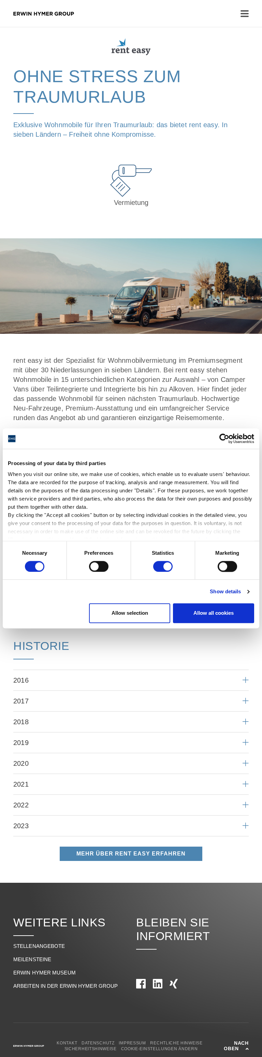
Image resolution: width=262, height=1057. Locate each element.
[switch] (98, 566)
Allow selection (130, 613)
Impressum (132, 1043)
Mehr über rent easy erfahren (131, 854)
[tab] (131, 680)
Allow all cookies (213, 613)
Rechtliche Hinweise (176, 1043)
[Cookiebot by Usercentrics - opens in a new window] (224, 438)
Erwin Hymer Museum (44, 973)
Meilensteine (32, 959)
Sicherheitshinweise (90, 1048)
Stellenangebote (39, 946)
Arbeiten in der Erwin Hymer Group (65, 986)
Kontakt (67, 1043)
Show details (225, 591)
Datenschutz (98, 1043)
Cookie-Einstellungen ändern (159, 1048)
